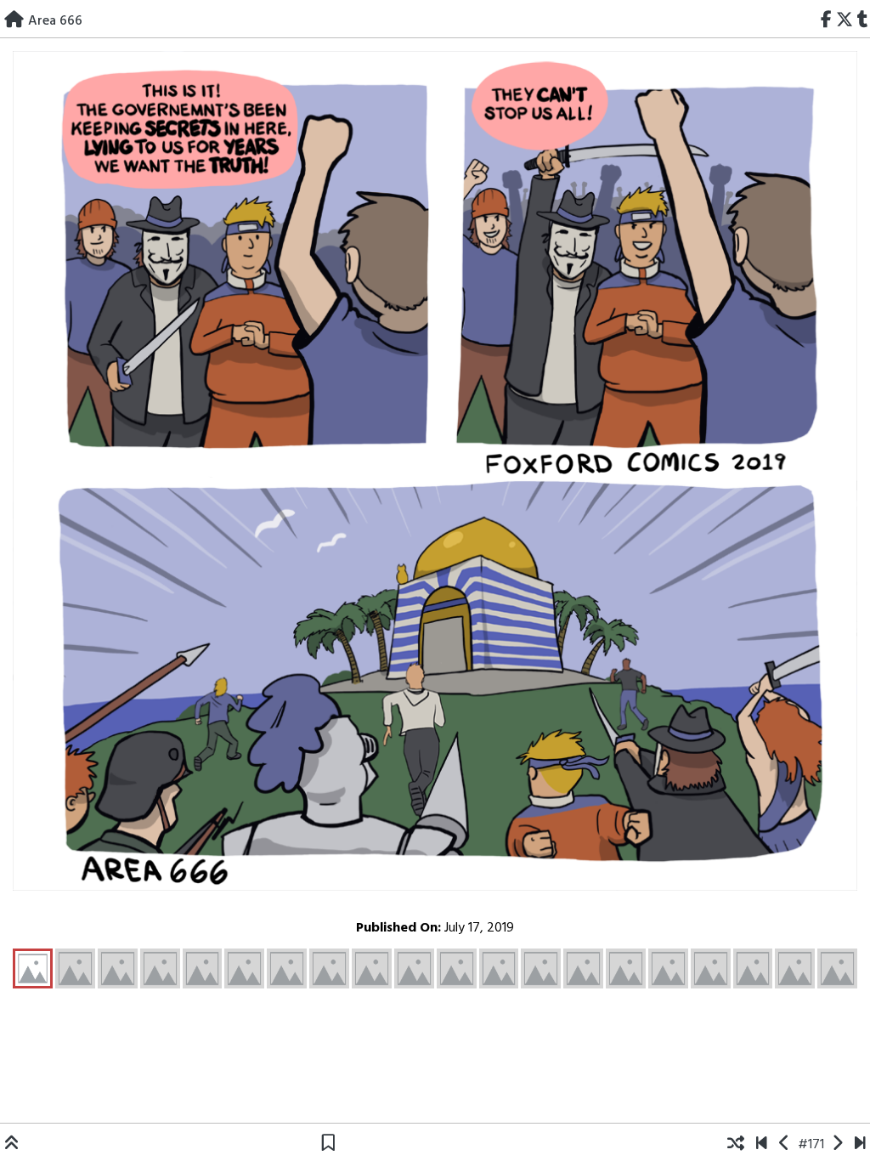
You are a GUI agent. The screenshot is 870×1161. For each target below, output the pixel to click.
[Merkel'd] (784, 1145)
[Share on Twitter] (844, 21)
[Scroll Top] (12, 1145)
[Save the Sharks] (761, 1145)
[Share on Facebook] (826, 21)
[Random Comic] (736, 1145)
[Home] (14, 21)
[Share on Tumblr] (862, 21)
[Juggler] (837, 1145)
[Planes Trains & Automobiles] (860, 1145)
